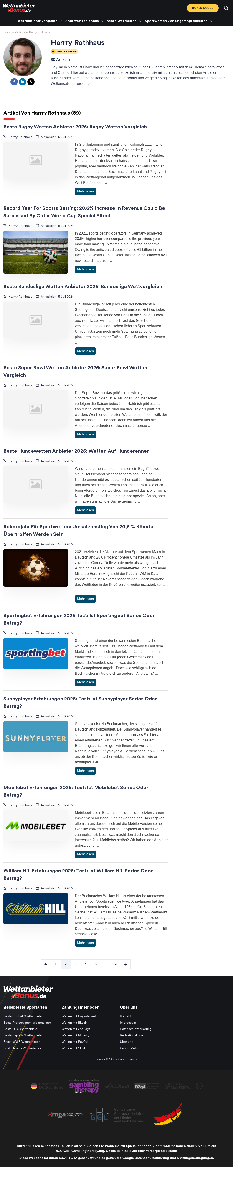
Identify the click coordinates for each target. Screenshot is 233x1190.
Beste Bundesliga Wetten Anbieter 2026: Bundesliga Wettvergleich (82, 286)
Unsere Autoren (131, 1048)
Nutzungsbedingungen (195, 1158)
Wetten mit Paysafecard (79, 1016)
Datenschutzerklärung (136, 1028)
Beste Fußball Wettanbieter (23, 1016)
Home (7, 32)
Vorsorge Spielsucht (161, 1151)
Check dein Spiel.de (121, 1151)
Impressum (128, 1022)
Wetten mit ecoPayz (76, 1028)
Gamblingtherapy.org (87, 1151)
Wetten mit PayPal (75, 1041)
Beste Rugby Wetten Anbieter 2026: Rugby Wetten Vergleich (75, 126)
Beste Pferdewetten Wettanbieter (27, 1022)
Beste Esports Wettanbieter (23, 1035)
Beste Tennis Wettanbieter (22, 1048)
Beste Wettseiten (122, 21)
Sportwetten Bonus (82, 21)
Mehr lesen (85, 191)
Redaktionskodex (132, 1035)
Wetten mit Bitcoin (75, 1022)
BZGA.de (63, 1151)
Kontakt (125, 1016)
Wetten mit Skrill (73, 1048)
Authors (20, 32)
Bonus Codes (202, 8)
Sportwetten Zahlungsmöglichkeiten (176, 21)
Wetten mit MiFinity (75, 1035)
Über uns (126, 1041)
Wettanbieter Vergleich (37, 21)
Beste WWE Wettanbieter (21, 1041)
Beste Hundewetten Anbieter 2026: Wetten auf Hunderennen (76, 451)
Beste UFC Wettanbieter (20, 1028)
